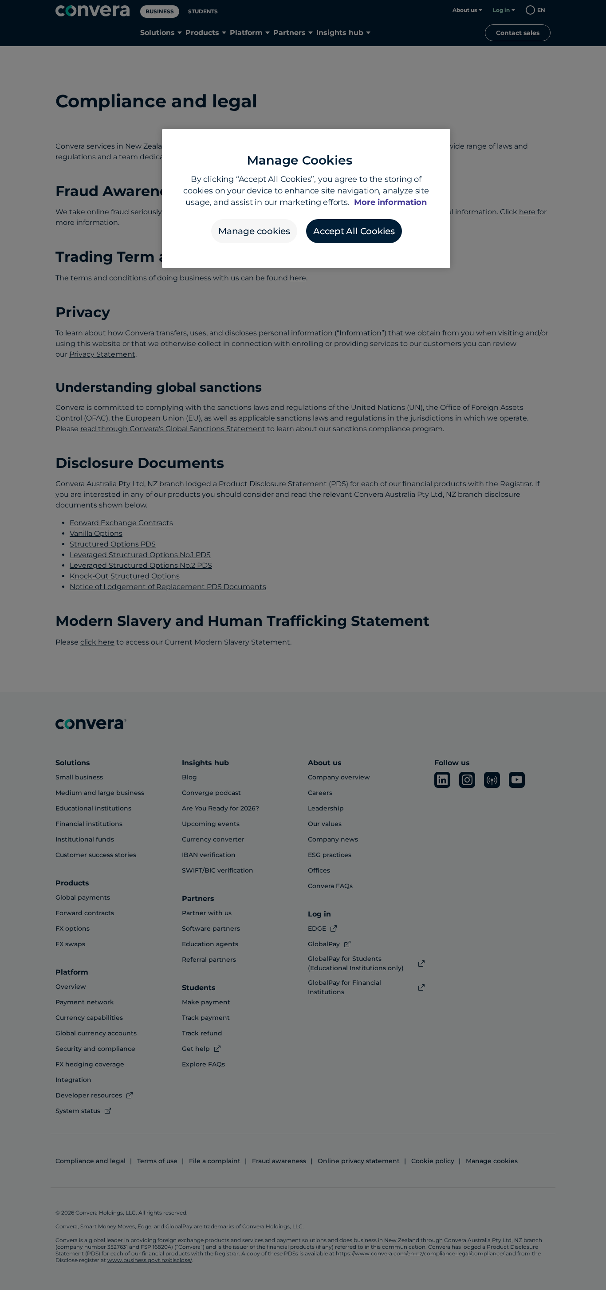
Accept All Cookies (354, 231)
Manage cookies (254, 231)
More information (390, 202)
